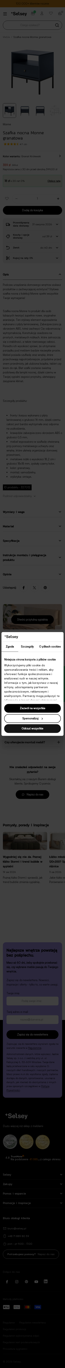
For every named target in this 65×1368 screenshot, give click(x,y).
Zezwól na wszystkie (32, 708)
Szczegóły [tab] (27, 646)
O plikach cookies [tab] (50, 646)
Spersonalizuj (30, 718)
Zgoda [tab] (10, 646)
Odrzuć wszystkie (32, 728)
